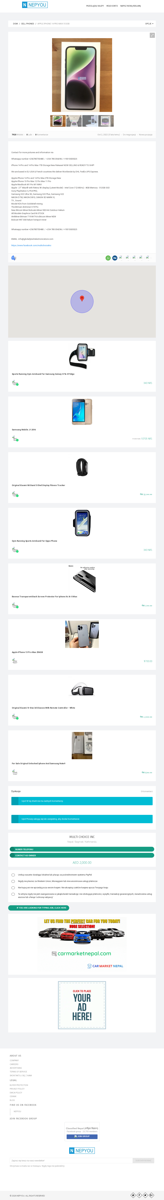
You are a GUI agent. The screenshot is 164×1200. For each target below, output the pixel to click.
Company (14, 1060)
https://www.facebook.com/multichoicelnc (31, 245)
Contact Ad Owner (25, 855)
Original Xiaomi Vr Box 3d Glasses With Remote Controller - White (43, 708)
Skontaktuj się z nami (21, 1075)
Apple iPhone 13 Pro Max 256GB (27, 652)
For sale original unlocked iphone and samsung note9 (38, 763)
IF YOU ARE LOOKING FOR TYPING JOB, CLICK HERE (41, 908)
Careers (14, 1064)
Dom (15, 23)
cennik (13, 1096)
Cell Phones (27, 23)
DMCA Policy (16, 1093)
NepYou (17, 1111)
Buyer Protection (19, 1085)
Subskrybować (143, 1160)
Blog (12, 1100)
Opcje (148, 23)
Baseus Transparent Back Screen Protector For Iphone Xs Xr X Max (44, 596)
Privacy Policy (17, 1089)
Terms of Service (18, 1072)
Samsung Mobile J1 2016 (24, 429)
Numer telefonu (24, 849)
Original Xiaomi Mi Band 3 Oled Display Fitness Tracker (38, 485)
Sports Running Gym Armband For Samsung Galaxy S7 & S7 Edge (43, 374)
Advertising (16, 1068)
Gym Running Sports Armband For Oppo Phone (34, 541)
